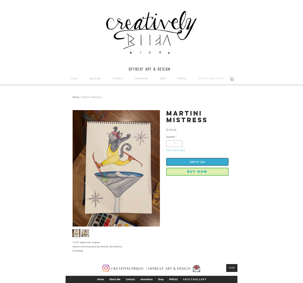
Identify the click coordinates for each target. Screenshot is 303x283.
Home (75, 97)
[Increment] (179, 143)
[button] (232, 79)
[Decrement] (169, 143)
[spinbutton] (174, 143)
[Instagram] (106, 268)
